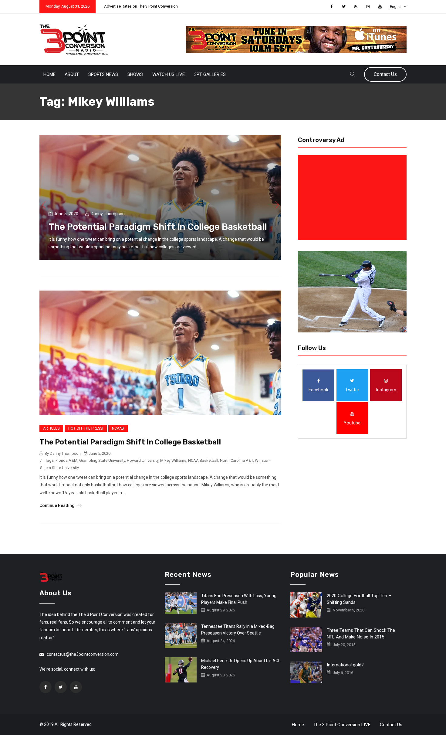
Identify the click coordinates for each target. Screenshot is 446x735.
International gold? (345, 665)
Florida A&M (66, 460)
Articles (51, 428)
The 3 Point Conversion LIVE (341, 724)
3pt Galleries (210, 74)
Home (49, 74)
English (396, 6)
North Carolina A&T (236, 460)
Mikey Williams (173, 460)
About (72, 74)
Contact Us (385, 74)
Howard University (142, 460)
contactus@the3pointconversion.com (83, 654)
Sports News (103, 74)
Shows (135, 74)
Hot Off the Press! (85, 428)
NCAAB (118, 428)
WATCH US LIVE (168, 74)
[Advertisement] (353, 197)
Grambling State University (102, 460)
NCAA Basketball (203, 460)
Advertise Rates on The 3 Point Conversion (141, 6)
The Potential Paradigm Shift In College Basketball (158, 226)
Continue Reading (57, 505)
